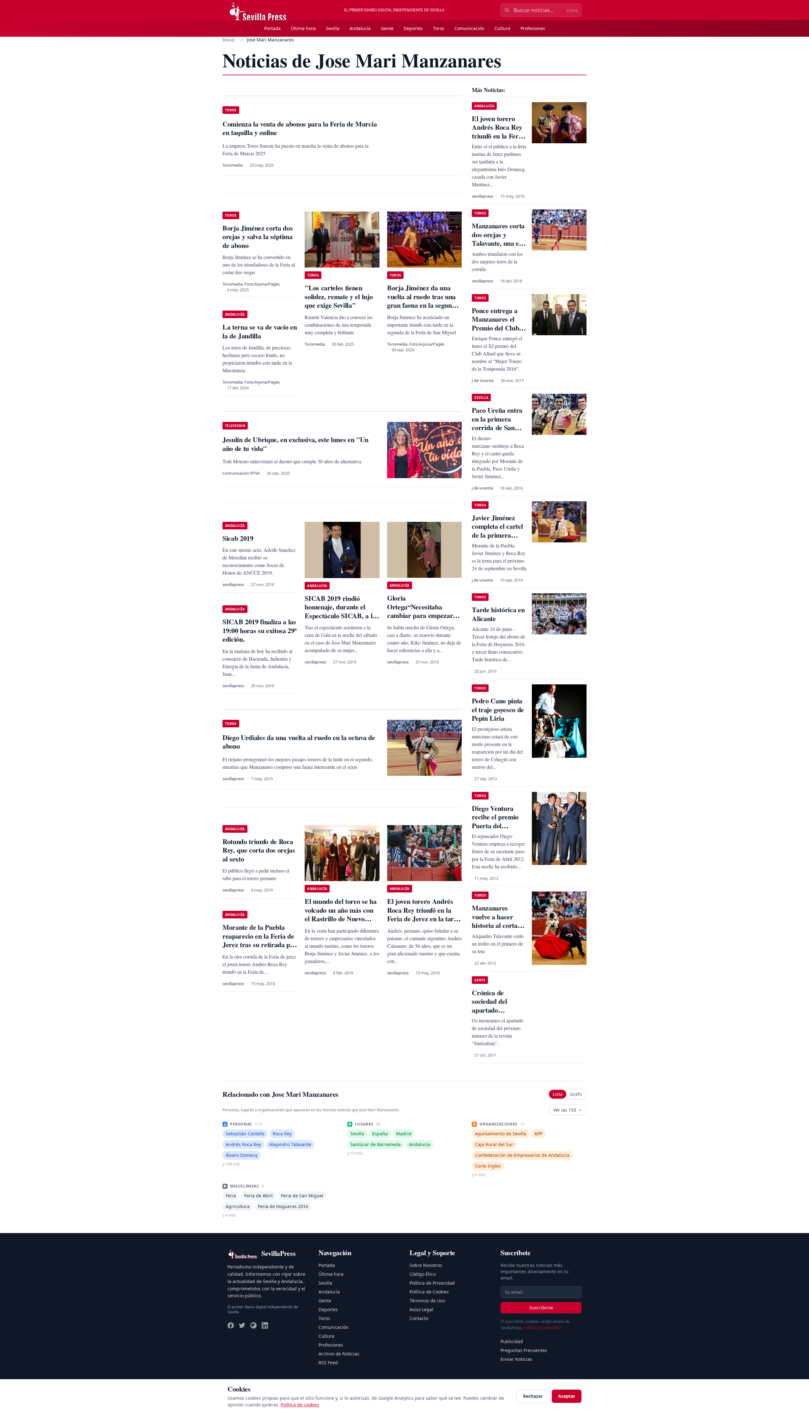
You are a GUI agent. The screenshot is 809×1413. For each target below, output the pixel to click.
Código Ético (423, 1274)
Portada (272, 28)
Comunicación (469, 28)
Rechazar (533, 1396)
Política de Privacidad (432, 1283)
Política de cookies (300, 1405)
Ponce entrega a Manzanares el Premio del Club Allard (495, 323)
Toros (438, 28)
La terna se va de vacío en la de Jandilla (259, 331)
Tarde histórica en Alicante (498, 614)
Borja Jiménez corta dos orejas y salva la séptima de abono (257, 236)
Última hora (303, 28)
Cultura (502, 28)
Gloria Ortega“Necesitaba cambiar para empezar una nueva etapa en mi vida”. (420, 615)
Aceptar (566, 1396)
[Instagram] (253, 1325)
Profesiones (532, 28)
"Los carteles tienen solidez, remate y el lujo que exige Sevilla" (339, 296)
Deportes (413, 28)
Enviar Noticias (516, 1359)
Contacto (419, 1318)
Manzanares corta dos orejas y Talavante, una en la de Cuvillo (498, 238)
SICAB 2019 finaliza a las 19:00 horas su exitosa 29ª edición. (259, 630)
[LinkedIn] (265, 1325)
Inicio (228, 40)
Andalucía (360, 28)
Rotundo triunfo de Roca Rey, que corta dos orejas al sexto (258, 850)
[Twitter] (242, 1325)
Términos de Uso (427, 1301)
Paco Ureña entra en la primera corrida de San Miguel (497, 423)
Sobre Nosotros (426, 1265)
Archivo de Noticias (339, 1354)
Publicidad (512, 1341)
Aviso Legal (421, 1309)
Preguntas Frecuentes (524, 1350)
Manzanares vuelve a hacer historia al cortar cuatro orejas (496, 921)
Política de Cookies (429, 1292)
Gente (387, 28)
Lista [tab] (558, 1094)
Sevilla (332, 28)
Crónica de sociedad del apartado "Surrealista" (491, 1005)
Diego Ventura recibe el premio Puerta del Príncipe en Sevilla (498, 821)
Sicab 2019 (237, 538)
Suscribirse (541, 1308)
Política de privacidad (542, 1327)
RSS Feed (328, 1363)
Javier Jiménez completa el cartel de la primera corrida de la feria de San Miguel (498, 535)
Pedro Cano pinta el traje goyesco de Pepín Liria (498, 709)
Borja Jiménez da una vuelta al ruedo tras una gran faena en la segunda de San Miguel (423, 300)
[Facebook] (231, 1325)
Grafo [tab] (576, 1094)
